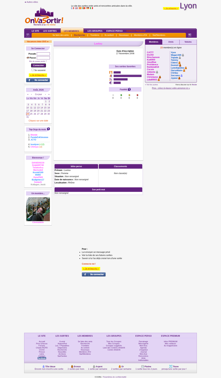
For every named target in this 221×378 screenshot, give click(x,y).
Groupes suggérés (114, 346)
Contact (42, 356)
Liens (42, 354)
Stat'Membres (158, 35)
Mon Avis (143, 354)
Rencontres (143, 356)
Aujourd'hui (62, 344)
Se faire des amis (60, 35)
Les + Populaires (62, 346)
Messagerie (143, 344)
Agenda (143, 348)
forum (194, 85)
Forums (42, 346)
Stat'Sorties (62, 356)
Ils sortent (109, 35)
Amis (171, 42)
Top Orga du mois (37, 129)
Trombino (94, 35)
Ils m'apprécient (170, 346)
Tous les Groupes (113, 341)
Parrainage (143, 341)
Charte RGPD (42, 348)
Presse (42, 352)
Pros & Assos (41, 344)
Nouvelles (62, 352)
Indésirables (143, 360)
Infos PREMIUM (170, 341)
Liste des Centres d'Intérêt (114, 348)
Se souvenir (40, 70)
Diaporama (62, 348)
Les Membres (71, 31)
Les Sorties (50, 31)
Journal (143, 352)
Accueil (42, 341)
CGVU (42, 350)
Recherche (79, 35)
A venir (62, 341)
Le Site (35, 31)
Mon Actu (143, 346)
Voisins (188, 42)
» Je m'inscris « (171, 8)
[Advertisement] (134, 18)
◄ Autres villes (31, 2)
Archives (62, 354)
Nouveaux (124, 35)
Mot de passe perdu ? (38, 61)
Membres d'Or (140, 35)
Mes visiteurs (170, 344)
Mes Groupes (114, 344)
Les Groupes (95, 31)
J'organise (143, 350)
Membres (153, 42)
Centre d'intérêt (114, 350)
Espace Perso (114, 31)
